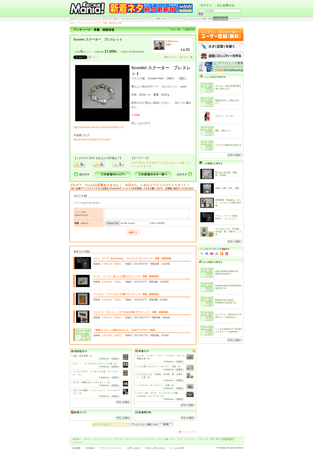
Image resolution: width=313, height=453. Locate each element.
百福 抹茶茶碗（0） (83, 356)
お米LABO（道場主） (112, 335)
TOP (71, 23)
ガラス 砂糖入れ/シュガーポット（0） (92, 382)
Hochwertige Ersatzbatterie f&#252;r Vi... (228, 287)
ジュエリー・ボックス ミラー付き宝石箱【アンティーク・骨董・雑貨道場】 (131, 312)
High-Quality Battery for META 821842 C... (226, 272)
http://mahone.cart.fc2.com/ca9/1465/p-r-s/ (98, 127)
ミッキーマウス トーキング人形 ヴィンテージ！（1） (95, 373)
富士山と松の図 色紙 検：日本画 (227, 174)
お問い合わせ (133, 448)
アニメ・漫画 (154, 19)
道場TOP (190, 29)
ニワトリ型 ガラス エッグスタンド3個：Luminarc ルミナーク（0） (158, 394)
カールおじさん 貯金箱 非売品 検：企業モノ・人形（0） (160, 376)
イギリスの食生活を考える (228, 145)
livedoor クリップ (216, 253)
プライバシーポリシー (111, 448)
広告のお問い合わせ (155, 448)
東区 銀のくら (222, 130)
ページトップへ (188, 432)
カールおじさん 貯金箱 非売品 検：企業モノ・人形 (228, 232)
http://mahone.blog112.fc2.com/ (91, 139)
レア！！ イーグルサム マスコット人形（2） (95, 363)
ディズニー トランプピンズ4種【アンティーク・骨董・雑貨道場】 (126, 294)
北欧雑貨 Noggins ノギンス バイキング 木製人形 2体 (228, 203)
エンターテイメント (138, 19)
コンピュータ (195, 19)
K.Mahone (171, 41)
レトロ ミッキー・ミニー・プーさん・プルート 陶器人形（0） (161, 357)
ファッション (182, 19)
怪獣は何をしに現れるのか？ (227, 102)
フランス (145, 165)
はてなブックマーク (206, 253)
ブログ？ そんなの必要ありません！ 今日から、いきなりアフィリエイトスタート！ (130, 185)
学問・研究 (207, 19)
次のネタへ (184, 57)
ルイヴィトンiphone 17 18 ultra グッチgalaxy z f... (228, 316)
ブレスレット (172, 162)
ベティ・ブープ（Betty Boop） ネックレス (226, 217)
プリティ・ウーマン (225, 116)
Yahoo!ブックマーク (202, 253)
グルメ (164, 19)
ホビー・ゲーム (121, 19)
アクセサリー (154, 162)
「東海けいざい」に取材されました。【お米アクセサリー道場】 (124, 330)
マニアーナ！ (235, 19)
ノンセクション (221, 19)
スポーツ (74, 19)
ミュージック (85, 19)
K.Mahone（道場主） (112, 264)
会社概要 (76, 448)
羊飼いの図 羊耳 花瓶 (227, 188)
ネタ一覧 (175, 29)
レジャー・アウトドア (102, 19)
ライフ (172, 19)
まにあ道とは (225, 5)
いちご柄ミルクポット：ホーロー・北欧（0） (159, 366)
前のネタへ (172, 57)
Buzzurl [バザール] (211, 253)
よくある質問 (177, 448)
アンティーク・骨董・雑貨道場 (103, 23)
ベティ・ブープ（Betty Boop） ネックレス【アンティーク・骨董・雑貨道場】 (132, 258)
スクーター (137, 162)
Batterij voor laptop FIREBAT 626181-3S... (226, 301)
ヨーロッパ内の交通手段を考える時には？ (228, 87)
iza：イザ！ (226, 253)
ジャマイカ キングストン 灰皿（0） (156, 385)
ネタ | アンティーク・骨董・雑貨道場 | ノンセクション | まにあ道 (88, 8)
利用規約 (90, 448)
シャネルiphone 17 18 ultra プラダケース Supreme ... (228, 330)
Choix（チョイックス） (221, 253)
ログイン (206, 5)
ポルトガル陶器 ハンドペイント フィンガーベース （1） (96, 392)
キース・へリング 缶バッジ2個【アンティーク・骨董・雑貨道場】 (126, 276)
